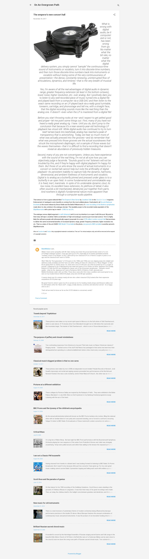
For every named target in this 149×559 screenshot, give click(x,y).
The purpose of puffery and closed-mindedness (53, 337)
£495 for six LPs (67, 209)
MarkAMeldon (46, 249)
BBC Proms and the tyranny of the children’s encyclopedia (57, 408)
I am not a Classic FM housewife (46, 456)
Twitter (49, 231)
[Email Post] (34, 241)
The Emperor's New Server (71, 200)
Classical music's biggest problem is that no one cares (56, 361)
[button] (114, 14)
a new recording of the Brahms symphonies (100, 205)
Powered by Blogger (74, 554)
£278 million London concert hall (95, 219)
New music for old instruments (46, 503)
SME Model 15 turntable (66, 224)
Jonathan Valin (87, 200)
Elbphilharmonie (38, 209)
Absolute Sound (101, 200)
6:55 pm (44, 293)
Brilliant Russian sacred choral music (48, 527)
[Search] (118, 5)
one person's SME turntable (92, 224)
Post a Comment (41, 298)
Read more (111, 331)
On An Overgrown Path (46, 4)
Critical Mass (38, 432)
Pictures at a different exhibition (47, 384)
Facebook (41, 231)
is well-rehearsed (64, 214)
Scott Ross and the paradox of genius (49, 479)
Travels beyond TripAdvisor (44, 313)
